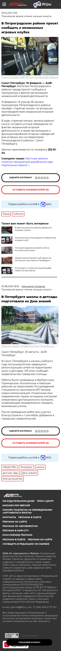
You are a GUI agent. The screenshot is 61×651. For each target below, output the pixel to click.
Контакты (9, 517)
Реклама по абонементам (20, 526)
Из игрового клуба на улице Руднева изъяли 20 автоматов (33, 269)
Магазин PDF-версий (16, 505)
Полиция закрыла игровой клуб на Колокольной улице (32, 249)
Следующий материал (29, 642)
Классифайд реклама (17, 535)
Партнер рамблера (29, 635)
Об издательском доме (18, 501)
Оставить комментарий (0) (30, 189)
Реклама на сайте (15, 521)
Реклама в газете (29, 517)
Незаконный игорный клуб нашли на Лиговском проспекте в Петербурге (33, 259)
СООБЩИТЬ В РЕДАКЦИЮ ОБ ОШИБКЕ (26, 543)
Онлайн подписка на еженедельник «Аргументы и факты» (27, 511)
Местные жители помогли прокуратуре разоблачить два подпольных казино (27, 162)
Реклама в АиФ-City (16, 530)
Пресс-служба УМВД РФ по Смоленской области (29, 77)
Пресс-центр (45, 501)
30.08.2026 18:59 (10, 286)
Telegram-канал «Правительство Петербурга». (28, 346)
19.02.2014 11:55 (9, 13)
